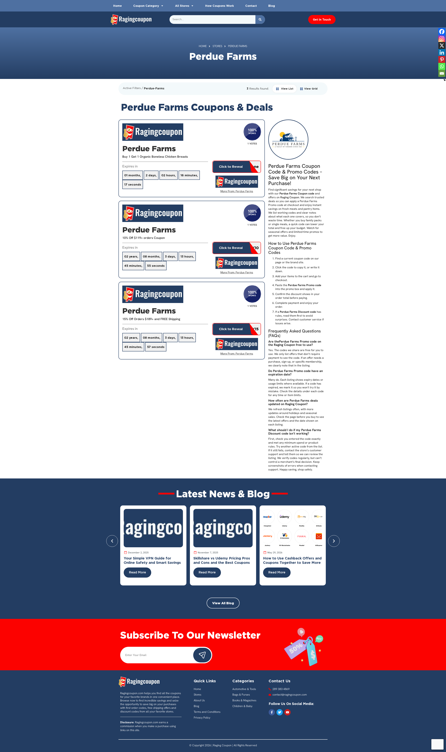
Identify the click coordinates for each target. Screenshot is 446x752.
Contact (251, 5)
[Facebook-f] (272, 712)
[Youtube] (287, 712)
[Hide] (444, 80)
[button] (112, 541)
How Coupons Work (219, 5)
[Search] (260, 19)
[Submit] (202, 655)
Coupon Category (146, 5)
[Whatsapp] (441, 66)
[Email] (441, 73)
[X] (441, 45)
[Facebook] (441, 31)
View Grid (310, 88)
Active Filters (132, 88)
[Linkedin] (441, 52)
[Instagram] (441, 38)
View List (286, 88)
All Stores (182, 5)
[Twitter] (279, 712)
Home (117, 5)
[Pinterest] (441, 59)
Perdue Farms (244, 191)
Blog (271, 5)
